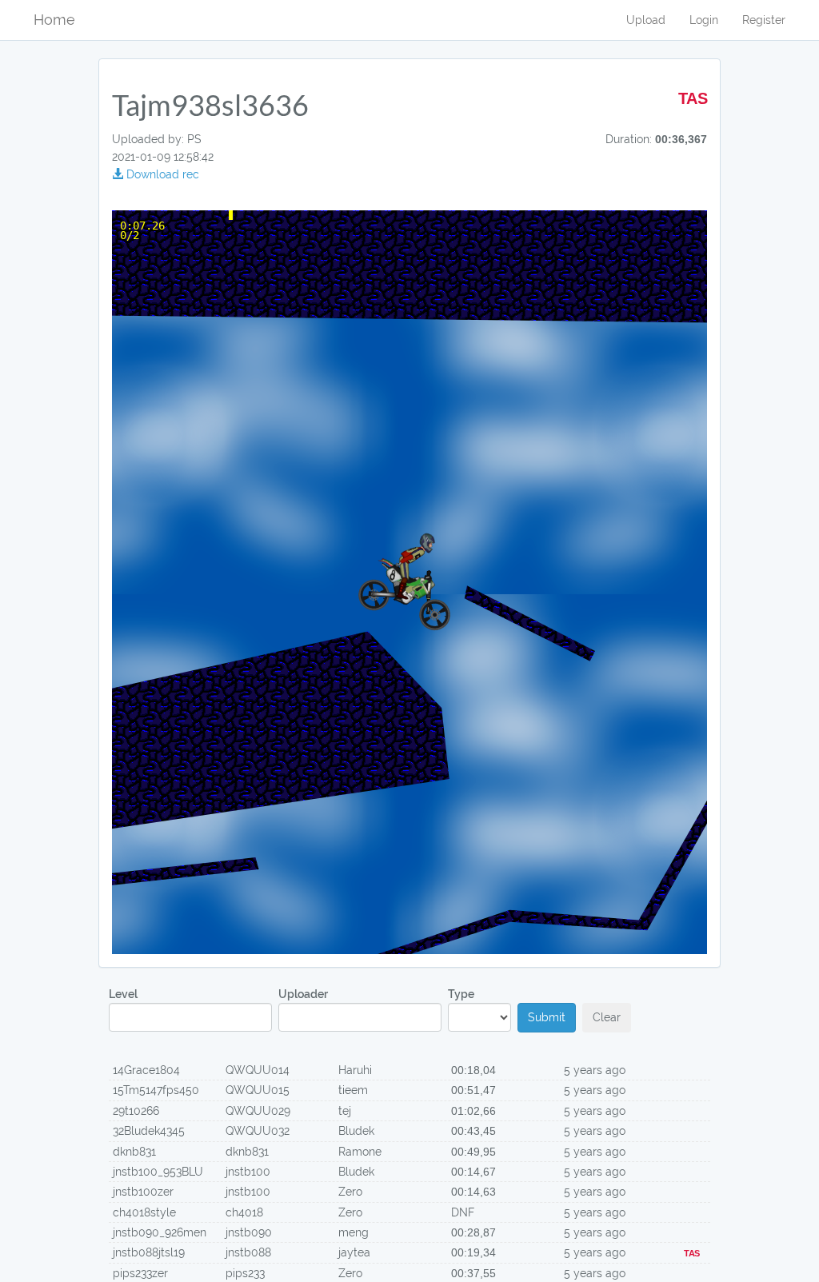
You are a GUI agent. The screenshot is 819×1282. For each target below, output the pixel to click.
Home (54, 19)
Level (123, 994)
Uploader (303, 994)
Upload (645, 20)
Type (461, 994)
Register (763, 20)
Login (703, 20)
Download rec (161, 174)
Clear (607, 1017)
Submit (546, 1017)
